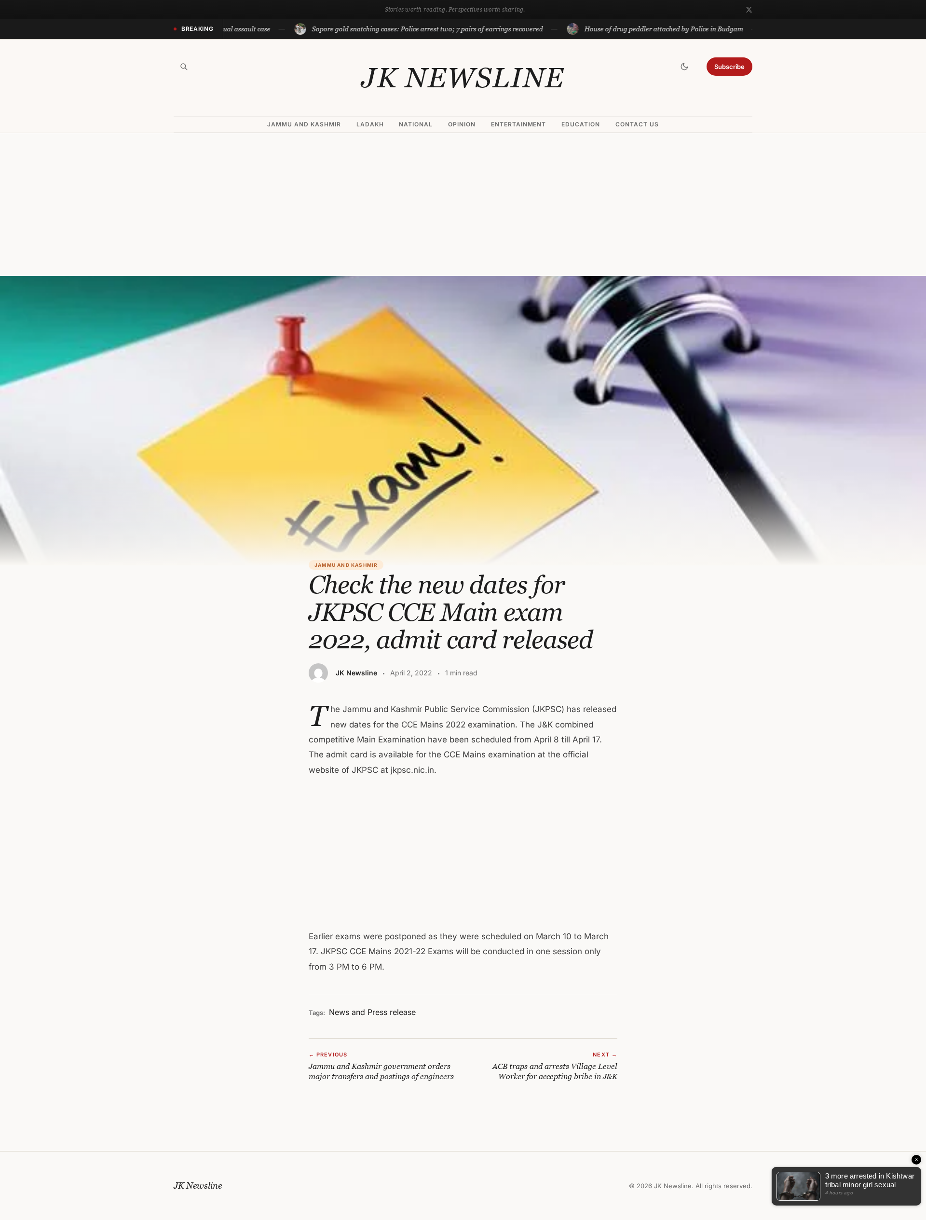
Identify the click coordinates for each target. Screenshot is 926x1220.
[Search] (184, 66)
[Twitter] (749, 9)
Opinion (462, 124)
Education (580, 124)
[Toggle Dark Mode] (684, 66)
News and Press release (372, 1012)
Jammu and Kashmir (303, 124)
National (416, 124)
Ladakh (370, 124)
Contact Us (637, 124)
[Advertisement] (463, 204)
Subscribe (729, 66)
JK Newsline (463, 78)
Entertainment (518, 124)
